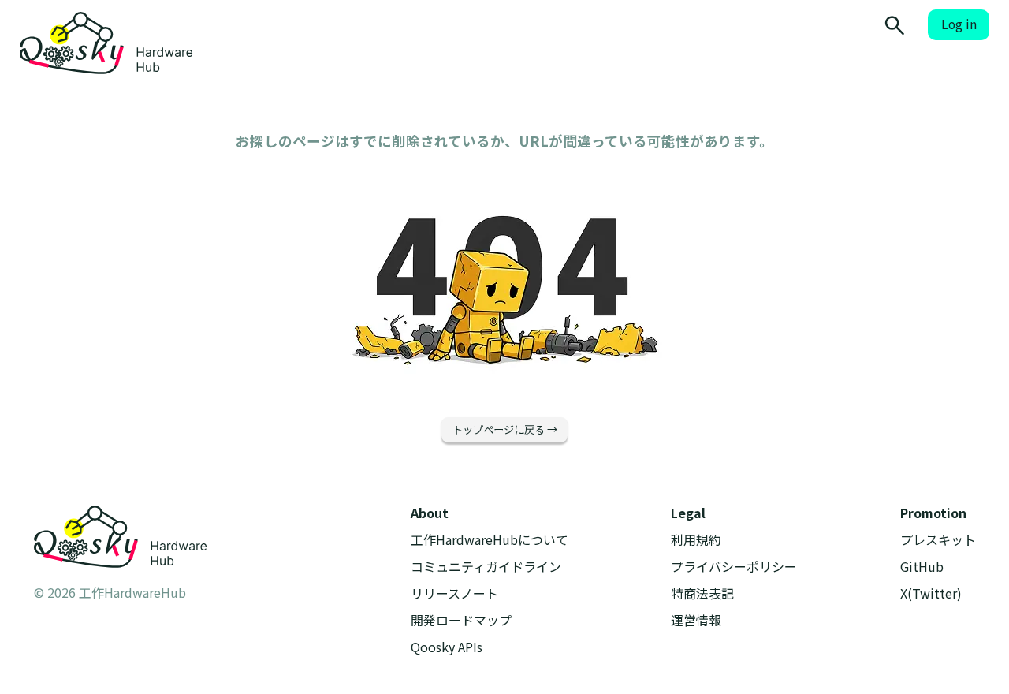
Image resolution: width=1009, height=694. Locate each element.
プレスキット (938, 539)
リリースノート (454, 593)
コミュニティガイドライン (486, 566)
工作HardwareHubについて (489, 539)
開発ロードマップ (461, 620)
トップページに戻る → (504, 429)
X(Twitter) (931, 593)
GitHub (922, 566)
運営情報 (696, 620)
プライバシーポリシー (734, 566)
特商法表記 (702, 593)
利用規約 (696, 539)
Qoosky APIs (446, 647)
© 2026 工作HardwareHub (110, 592)
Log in (959, 24)
